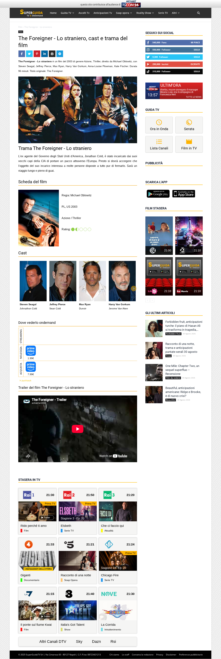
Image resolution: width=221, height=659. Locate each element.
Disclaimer (171, 654)
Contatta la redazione (142, 654)
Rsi (113, 641)
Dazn (96, 641)
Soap (168, 355)
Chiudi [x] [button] (150, 168)
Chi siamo (114, 654)
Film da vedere (173, 378)
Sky (79, 641)
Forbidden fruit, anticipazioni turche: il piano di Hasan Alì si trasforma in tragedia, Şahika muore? (183, 326)
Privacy (159, 654)
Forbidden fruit (173, 333)
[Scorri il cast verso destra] (133, 288)
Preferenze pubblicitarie (191, 654)
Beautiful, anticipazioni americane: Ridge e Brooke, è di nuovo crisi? (183, 392)
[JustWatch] (24, 380)
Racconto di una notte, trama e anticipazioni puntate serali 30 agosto (181, 347)
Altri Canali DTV (52, 641)
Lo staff (125, 654)
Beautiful (170, 400)
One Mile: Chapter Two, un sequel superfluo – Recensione (182, 370)
